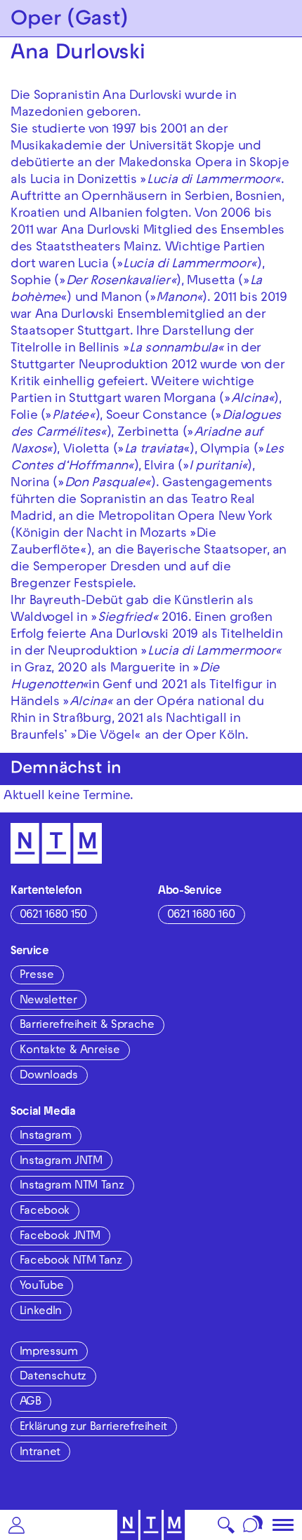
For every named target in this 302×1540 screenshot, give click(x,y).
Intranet (40, 1453)
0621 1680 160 (201, 915)
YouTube (41, 1286)
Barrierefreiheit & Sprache (87, 1025)
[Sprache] (253, 1525)
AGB (30, 1402)
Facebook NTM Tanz (71, 1261)
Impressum (49, 1352)
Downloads (49, 1076)
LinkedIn (41, 1312)
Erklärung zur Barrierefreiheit (93, 1427)
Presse (37, 976)
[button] (16, 1525)
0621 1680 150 (53, 915)
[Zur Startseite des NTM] (151, 1525)
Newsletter (48, 1001)
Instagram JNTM (61, 1161)
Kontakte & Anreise (70, 1051)
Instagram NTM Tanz (72, 1186)
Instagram (46, 1136)
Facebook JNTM (60, 1237)
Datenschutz (53, 1377)
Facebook (45, 1211)
